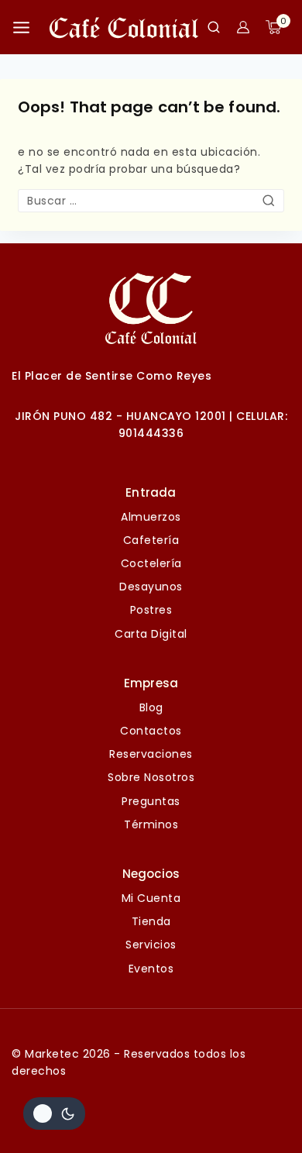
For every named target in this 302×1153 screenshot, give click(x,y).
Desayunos (151, 586)
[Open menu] (21, 27)
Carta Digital (151, 634)
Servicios (151, 944)
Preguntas (151, 801)
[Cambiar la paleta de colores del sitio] (54, 1113)
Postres (151, 610)
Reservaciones (151, 754)
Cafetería (151, 540)
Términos (151, 824)
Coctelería (151, 563)
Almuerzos (151, 517)
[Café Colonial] (123, 27)
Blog (151, 707)
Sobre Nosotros (151, 777)
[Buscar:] (151, 200)
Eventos (151, 968)
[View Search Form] (214, 27)
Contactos (151, 730)
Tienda (151, 921)
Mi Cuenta (151, 898)
